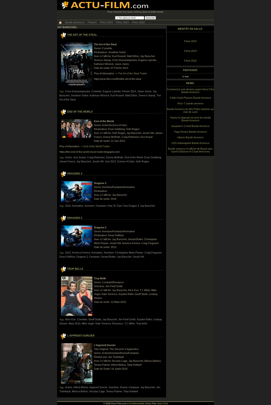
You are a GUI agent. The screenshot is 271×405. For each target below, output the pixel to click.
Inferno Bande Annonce (190, 137)
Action (68, 157)
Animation (77, 205)
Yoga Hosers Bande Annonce (190, 131)
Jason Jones (144, 91)
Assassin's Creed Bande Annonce (190, 126)
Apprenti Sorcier (98, 387)
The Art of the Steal (82, 34)
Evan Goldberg (152, 157)
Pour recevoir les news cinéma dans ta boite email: (135, 12)
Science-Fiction (126, 161)
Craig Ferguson (153, 252)
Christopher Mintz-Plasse (129, 252)
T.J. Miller (129, 323)
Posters (92, 22)
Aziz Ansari (79, 157)
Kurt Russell (117, 95)
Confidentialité (136, 403)
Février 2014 (129, 91)
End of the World (80, 111)
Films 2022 (138, 22)
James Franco (67, 161)
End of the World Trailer (97, 146)
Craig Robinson (96, 157)
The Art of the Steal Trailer (132, 73)
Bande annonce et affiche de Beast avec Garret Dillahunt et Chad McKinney (190, 150)
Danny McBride (114, 157)
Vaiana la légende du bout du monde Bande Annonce (190, 119)
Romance (117, 323)
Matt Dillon (131, 95)
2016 (68, 205)
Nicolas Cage (97, 391)
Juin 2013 (110, 161)
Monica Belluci (80, 391)
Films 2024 (106, 22)
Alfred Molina (80, 387)
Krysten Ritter (144, 319)
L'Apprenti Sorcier (81, 335)
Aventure (90, 205)
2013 (68, 252)
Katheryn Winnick (99, 95)
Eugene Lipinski (112, 91)
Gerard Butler (108, 256)
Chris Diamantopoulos (77, 91)
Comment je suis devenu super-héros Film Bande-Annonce (190, 91)
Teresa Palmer (114, 391)
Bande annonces (75, 22)
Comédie (96, 91)
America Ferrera (81, 252)
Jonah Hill (98, 161)
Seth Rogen (142, 161)
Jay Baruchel (84, 161)
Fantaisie (101, 205)
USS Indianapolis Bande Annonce (190, 143)
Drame (124, 387)
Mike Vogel (88, 323)
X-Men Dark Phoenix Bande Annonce (190, 97)
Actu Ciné (162, 403)
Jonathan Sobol (79, 95)
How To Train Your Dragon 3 (123, 205)
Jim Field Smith (127, 319)
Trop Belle (75, 268)
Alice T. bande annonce (190, 103)
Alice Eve (70, 319)
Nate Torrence (103, 323)
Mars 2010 (74, 323)
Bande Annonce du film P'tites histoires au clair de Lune (190, 110)
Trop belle (141, 323)
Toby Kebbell (130, 391)
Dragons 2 (74, 218)
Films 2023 (122, 22)
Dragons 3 (74, 173)
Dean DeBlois (67, 256)
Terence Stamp (146, 95)
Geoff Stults (94, 319)
